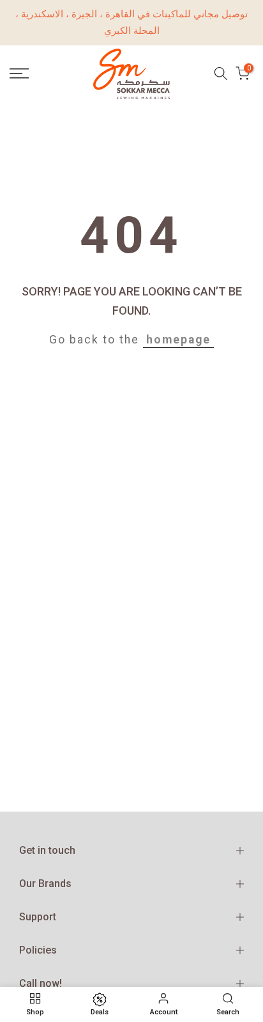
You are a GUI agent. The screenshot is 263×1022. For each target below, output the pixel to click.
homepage (178, 339)
